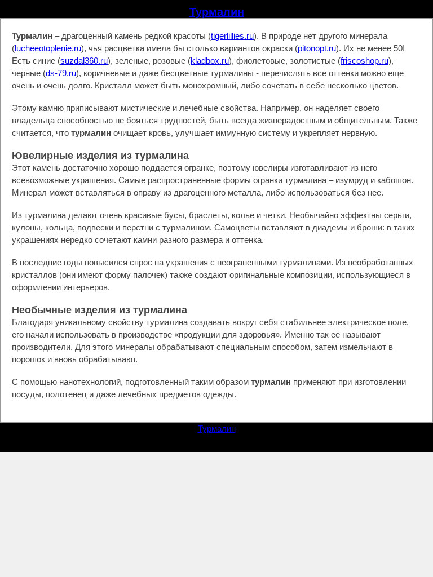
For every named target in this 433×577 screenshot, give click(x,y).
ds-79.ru (61, 73)
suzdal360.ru (84, 60)
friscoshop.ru (364, 60)
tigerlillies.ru (232, 36)
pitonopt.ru (317, 48)
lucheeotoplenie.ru (48, 48)
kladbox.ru (210, 60)
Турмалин (216, 12)
